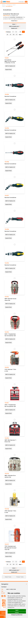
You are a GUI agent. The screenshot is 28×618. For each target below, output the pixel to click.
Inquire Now (8, 69)
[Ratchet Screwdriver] (15, 85)
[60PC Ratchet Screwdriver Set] (15, 287)
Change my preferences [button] (16, 614)
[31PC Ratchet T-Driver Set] (15, 358)
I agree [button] (16, 610)
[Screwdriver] (15, 48)
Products (9, 4)
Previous (8, 31)
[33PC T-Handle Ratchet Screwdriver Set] (15, 393)
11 (16, 34)
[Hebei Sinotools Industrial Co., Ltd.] (5, 2)
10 (13, 34)
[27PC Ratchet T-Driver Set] (15, 499)
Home (3, 4)
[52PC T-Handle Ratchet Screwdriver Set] (15, 322)
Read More (14, 20)
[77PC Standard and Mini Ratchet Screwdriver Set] (15, 534)
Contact (3, 587)
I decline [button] (17, 612)
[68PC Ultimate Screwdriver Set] (15, 464)
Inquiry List (14, 28)
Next (20, 34)
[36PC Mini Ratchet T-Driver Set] (15, 428)
